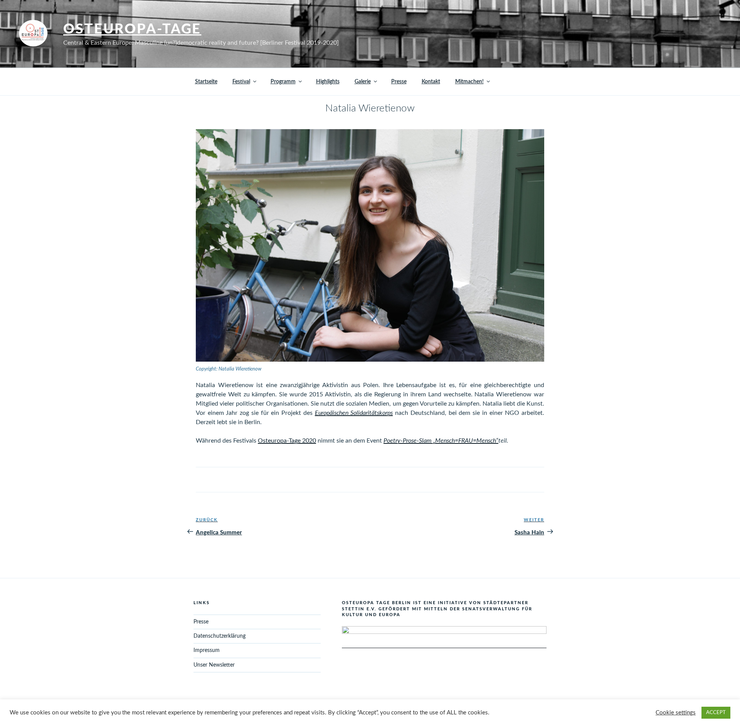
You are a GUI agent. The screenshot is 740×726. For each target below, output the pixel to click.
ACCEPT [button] (716, 712)
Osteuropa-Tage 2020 (287, 441)
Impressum (206, 650)
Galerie (363, 81)
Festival (241, 81)
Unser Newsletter (214, 665)
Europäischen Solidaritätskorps (354, 413)
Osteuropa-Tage (132, 29)
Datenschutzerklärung (219, 636)
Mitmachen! (469, 81)
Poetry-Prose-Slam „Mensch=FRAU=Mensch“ (440, 441)
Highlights (328, 81)
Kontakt (431, 81)
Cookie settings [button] (676, 713)
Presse (399, 81)
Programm (283, 81)
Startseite (206, 81)
